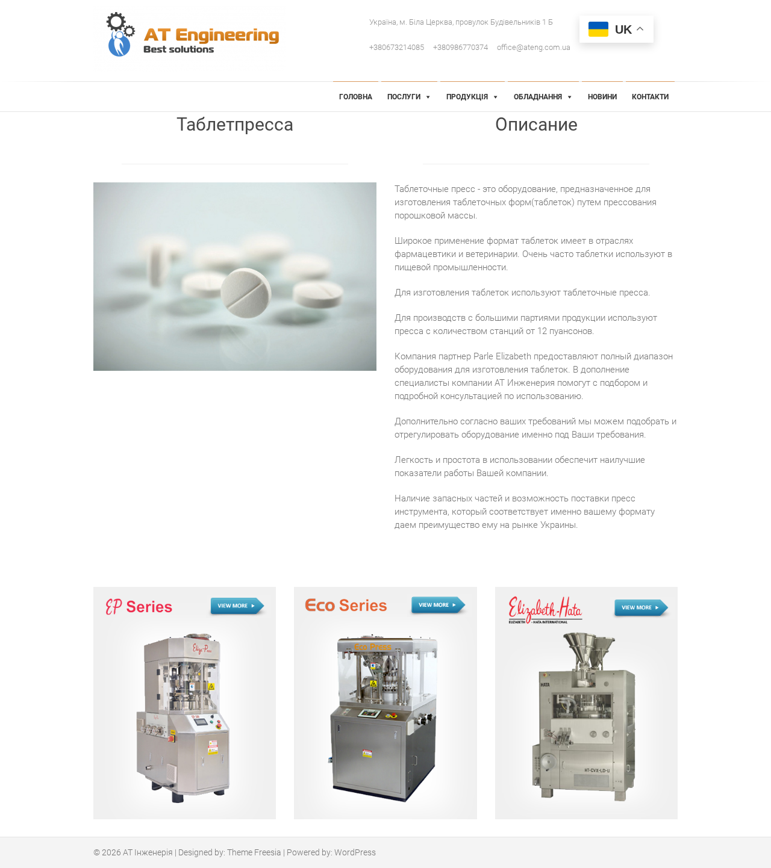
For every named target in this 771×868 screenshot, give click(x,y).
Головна (355, 97)
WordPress (355, 852)
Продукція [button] (467, 97)
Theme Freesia (254, 852)
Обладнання (538, 97)
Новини (602, 97)
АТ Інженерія (148, 852)
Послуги (403, 97)
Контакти (650, 97)
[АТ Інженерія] (192, 39)
